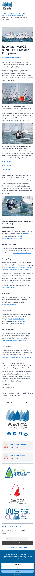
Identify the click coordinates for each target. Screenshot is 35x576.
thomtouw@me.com (8, 287)
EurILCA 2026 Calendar (18, 445)
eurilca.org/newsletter (9, 304)
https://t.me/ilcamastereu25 (22, 253)
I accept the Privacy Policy (18, 547)
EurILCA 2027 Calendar (18, 456)
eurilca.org (26, 234)
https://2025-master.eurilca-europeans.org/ (16, 357)
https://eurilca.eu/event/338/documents (15, 340)
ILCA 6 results (6, 162)
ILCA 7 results (6, 165)
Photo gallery (6, 169)
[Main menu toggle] (31, 6)
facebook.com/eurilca (19, 321)
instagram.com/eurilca (16, 319)
